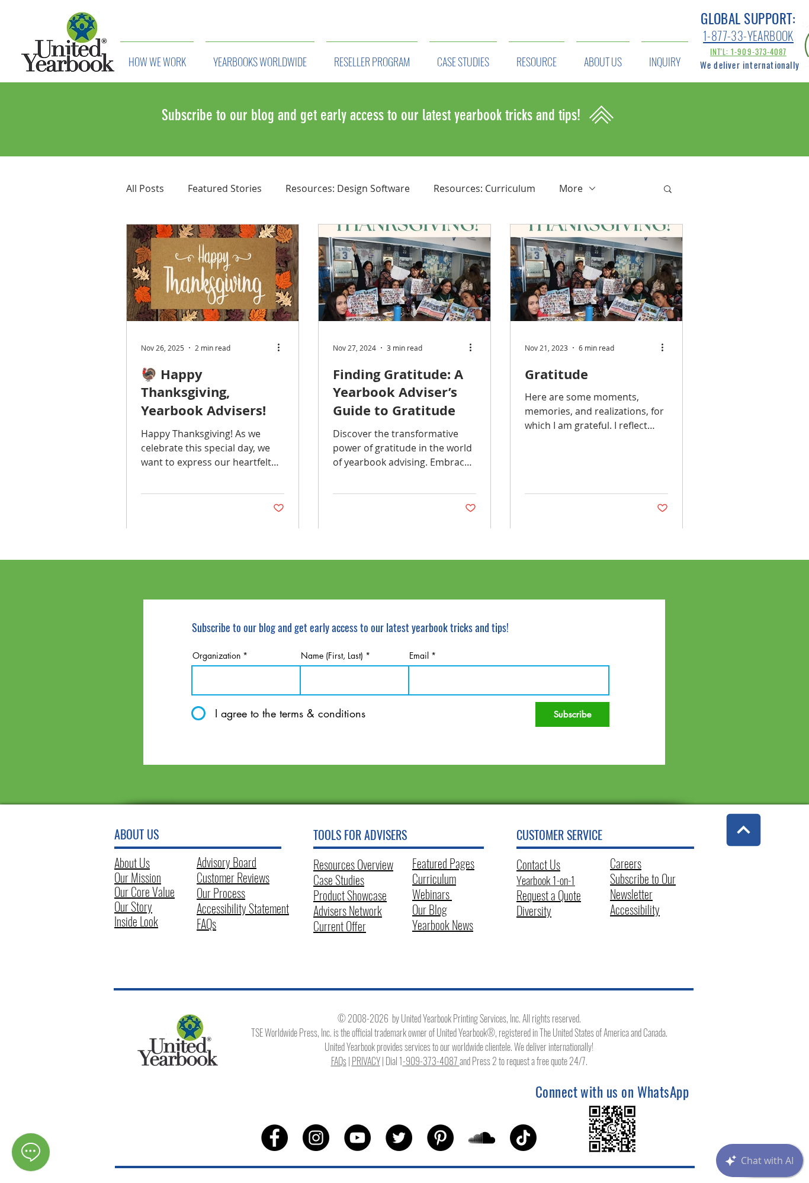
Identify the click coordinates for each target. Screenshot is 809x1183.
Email (419, 656)
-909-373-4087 (431, 1061)
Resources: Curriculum (484, 188)
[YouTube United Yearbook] (357, 1137)
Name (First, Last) (332, 656)
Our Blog (429, 909)
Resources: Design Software (347, 188)
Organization (216, 656)
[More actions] (282, 348)
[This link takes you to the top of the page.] (744, 830)
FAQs (206, 923)
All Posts (145, 188)
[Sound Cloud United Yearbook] (481, 1137)
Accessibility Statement (243, 908)
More (571, 188)
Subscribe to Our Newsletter (643, 886)
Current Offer (339, 926)
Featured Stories (225, 188)
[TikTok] (523, 1137)
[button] (667, 190)
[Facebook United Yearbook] (274, 1137)
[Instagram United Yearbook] (316, 1137)
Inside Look (136, 921)
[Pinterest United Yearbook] (440, 1137)
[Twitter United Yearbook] (399, 1137)
